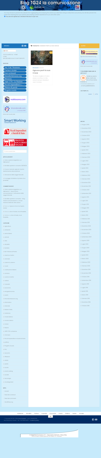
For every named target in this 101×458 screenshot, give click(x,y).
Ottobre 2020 (86, 233)
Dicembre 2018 (86, 302)
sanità (6, 364)
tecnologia (8, 378)
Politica (67, 413)
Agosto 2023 (85, 139)
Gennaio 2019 (86, 298)
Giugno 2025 (85, 124)
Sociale (81, 413)
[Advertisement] (50, 32)
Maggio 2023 (85, 146)
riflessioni (36, 68)
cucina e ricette (9, 277)
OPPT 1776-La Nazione (11, 331)
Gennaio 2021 (86, 222)
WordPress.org (9, 402)
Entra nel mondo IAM (9, 114)
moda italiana (9, 317)
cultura (7, 280)
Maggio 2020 (85, 251)
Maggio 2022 (85, 164)
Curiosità (7, 284)
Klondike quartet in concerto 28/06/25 (16, 165)
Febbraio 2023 (86, 153)
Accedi (7, 391)
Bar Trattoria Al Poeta (11, 251)
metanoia (7, 313)
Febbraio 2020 (86, 262)
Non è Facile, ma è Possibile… (18, 211)
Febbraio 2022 (86, 175)
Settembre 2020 (86, 237)
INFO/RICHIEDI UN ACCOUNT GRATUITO (14, 58)
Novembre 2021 (86, 186)
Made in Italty (8, 309)
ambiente (7, 230)
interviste (7, 306)
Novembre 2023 (86, 132)
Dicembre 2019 (86, 269)
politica (7, 342)
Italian (6, 50)
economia (8, 288)
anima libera (8, 233)
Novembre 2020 (86, 229)
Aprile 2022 (85, 168)
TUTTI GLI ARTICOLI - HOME (10, 54)
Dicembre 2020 (86, 226)
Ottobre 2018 (85, 305)
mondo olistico (9, 320)
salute (6, 360)
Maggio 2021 (85, 208)
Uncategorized (9, 382)
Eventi (60, 413)
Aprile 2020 (85, 255)
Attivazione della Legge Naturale (14, 175)
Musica (7, 327)
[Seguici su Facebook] (23, 46)
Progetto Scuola (9, 346)
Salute (74, 413)
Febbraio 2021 (86, 219)
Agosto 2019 (85, 284)
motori (6, 324)
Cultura (36, 413)
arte (6, 241)
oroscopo (7, 335)
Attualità (28, 413)
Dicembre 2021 (86, 182)
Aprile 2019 (85, 291)
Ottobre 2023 (86, 135)
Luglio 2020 (85, 244)
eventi (6, 295)
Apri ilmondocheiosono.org (88, 56)
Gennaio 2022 (86, 179)
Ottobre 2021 (85, 190)
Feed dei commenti (10, 398)
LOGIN (5, 56)
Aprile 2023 (85, 150)
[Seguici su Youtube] (25, 46)
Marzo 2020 (85, 258)
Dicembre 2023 (86, 128)
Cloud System (22, 418)
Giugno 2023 (85, 142)
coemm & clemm (10, 262)
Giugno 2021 (85, 204)
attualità (7, 244)
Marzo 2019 (85, 295)
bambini (7, 248)
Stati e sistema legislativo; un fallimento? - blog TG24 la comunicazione (12, 191)
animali (7, 237)
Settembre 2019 (86, 280)
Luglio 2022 (85, 161)
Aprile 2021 (85, 211)
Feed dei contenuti (10, 395)
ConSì (6, 266)
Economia (53, 413)
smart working (9, 371)
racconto (7, 353)
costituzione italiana (10, 270)
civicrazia (7, 259)
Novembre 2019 (86, 273)
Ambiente (20, 413)
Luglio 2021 (85, 200)
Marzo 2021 (85, 215)
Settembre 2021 (86, 193)
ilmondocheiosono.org (11, 298)
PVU (6, 349)
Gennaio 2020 (86, 266)
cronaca (7, 273)
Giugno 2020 (85, 248)
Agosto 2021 (85, 197)
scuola (6, 367)
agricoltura (8, 226)
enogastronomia (9, 291)
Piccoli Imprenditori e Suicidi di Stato (15, 338)
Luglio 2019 (85, 287)
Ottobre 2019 (85, 277)
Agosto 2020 (85, 240)
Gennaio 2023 (86, 157)
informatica (8, 302)
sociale (7, 375)
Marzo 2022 (85, 171)
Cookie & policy (34, 420)
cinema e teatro (9, 255)
